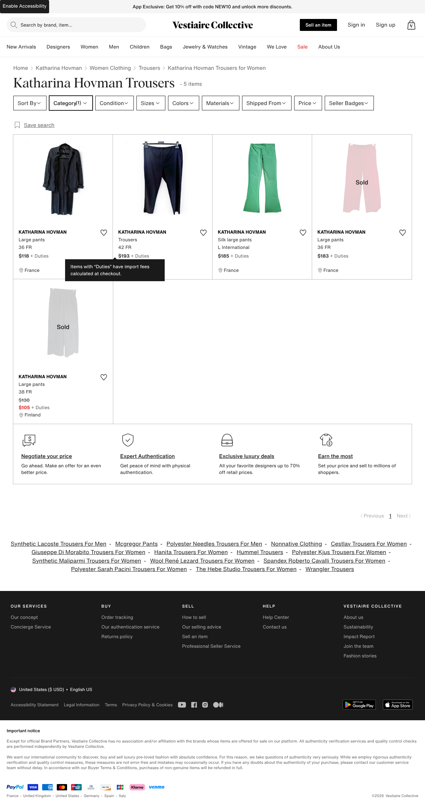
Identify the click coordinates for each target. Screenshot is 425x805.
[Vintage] (261, 47)
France (13, 795)
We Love (277, 47)
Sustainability (358, 627)
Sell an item (318, 24)
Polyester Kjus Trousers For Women (339, 552)
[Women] (103, 47)
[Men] (124, 47)
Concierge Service (31, 627)
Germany (92, 795)
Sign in (356, 24)
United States (67, 795)
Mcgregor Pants (136, 544)
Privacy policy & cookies (147, 705)
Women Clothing (110, 68)
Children (140, 47)
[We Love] (292, 47)
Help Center (276, 617)
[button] (411, 25)
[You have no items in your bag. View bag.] (411, 25)
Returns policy (116, 636)
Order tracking (117, 617)
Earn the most (335, 456)
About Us (329, 47)
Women (89, 47)
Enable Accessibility (24, 6)
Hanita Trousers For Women (191, 552)
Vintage (247, 47)
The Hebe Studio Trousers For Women (246, 569)
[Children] (154, 47)
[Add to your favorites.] (104, 233)
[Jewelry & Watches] (232, 47)
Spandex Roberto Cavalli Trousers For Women (324, 561)
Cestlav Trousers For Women (369, 544)
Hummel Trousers (260, 552)
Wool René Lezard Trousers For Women (202, 561)
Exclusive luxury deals (246, 456)
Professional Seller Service (211, 646)
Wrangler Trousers (329, 569)
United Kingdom (37, 795)
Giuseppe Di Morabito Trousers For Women (88, 552)
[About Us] (345, 47)
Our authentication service (130, 627)
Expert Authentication (147, 456)
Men (114, 47)
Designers (58, 47)
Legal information (81, 705)
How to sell (194, 617)
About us (353, 617)
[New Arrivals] (41, 47)
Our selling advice (201, 627)
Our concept (24, 617)
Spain (109, 795)
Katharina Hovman (59, 68)
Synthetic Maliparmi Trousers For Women (86, 561)
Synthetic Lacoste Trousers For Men (58, 544)
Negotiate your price (46, 456)
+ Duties (39, 255)
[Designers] (75, 47)
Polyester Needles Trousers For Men (214, 544)
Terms (111, 705)
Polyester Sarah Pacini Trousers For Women (129, 569)
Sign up (385, 24)
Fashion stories (360, 655)
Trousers (149, 68)
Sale (303, 47)
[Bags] (177, 47)
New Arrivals (21, 47)
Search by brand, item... (46, 24)
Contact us (275, 627)
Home (20, 68)
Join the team (359, 646)
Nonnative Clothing (296, 544)
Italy (122, 795)
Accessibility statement (34, 705)
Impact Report (359, 636)
